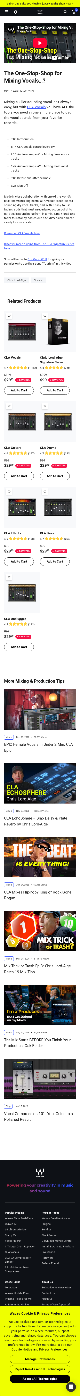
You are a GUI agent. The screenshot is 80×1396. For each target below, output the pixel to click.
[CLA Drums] (58, 421)
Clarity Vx (10, 1235)
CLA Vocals (36, 107)
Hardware (47, 1257)
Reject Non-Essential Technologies (40, 1369)
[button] (71, 1387)
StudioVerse (49, 1235)
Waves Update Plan (17, 1293)
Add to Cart (19, 390)
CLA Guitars (12, 448)
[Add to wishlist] (9, 316)
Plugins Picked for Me (18, 1298)
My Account (12, 1287)
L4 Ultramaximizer (16, 1229)
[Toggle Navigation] (6, 11)
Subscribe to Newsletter (56, 1287)
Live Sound (48, 1252)
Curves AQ (11, 1223)
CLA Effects (12, 533)
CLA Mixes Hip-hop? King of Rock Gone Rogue (37, 895)
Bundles (46, 1229)
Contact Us (48, 1293)
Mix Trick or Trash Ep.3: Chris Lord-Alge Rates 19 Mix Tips (37, 969)
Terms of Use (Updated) (56, 1304)
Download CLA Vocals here (22, 233)
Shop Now (65, 3)
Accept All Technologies (40, 1379)
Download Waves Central (57, 1240)
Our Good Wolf (37, 259)
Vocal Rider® (13, 1240)
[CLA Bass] (58, 507)
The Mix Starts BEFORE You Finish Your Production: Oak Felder (37, 1043)
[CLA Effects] (22, 507)
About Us (47, 1298)
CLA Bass (47, 533)
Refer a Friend (50, 1263)
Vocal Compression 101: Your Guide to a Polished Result (38, 1116)
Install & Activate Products (58, 1246)
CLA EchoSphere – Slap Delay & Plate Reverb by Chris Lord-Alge (35, 821)
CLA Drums (48, 448)
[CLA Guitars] (22, 421)
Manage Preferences (40, 1359)
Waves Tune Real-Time (19, 1218)
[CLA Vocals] (22, 331)
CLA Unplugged (15, 619)
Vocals (38, 280)
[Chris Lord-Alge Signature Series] (58, 331)
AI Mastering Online (17, 1304)
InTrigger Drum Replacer (20, 1246)
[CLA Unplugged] (22, 592)
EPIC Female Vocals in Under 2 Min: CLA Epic (38, 747)
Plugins (46, 1223)
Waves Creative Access (56, 1218)
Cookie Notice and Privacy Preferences (39, 1349)
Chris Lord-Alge (16, 280)
